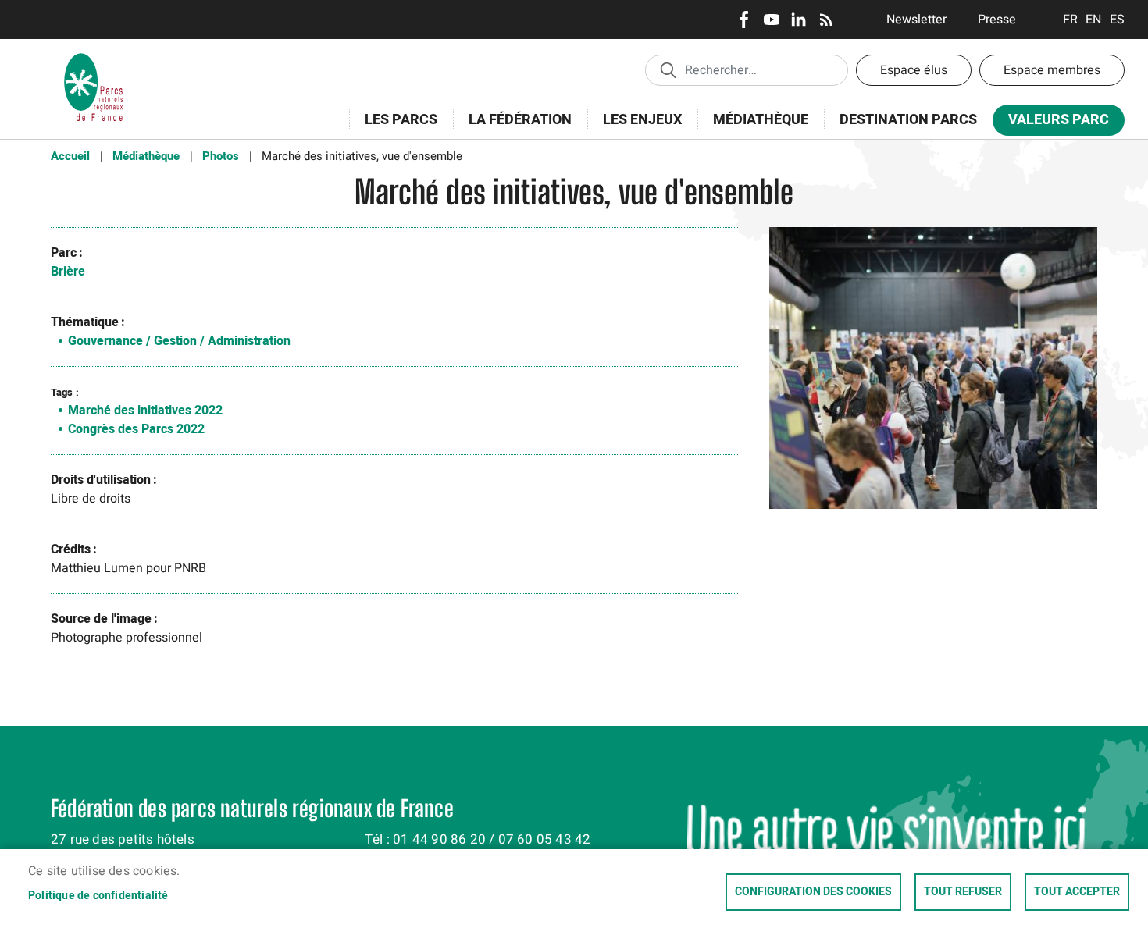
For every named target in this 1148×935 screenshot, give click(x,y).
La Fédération (512, 128)
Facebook (744, 19)
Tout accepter (1077, 892)
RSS (826, 19)
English (1094, 19)
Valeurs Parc (1051, 123)
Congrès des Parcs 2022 (136, 429)
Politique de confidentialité (98, 896)
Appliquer (668, 69)
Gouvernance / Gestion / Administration (179, 341)
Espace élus (913, 70)
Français (1070, 19)
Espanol (1117, 19)
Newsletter (916, 19)
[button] (933, 373)
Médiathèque (760, 120)
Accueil (70, 156)
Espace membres (1052, 70)
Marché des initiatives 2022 (145, 410)
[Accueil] (94, 58)
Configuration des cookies (813, 892)
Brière (68, 271)
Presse (997, 19)
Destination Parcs (908, 120)
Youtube (771, 19)
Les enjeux (634, 128)
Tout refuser (963, 892)
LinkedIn (798, 19)
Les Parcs (393, 128)
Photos (220, 156)
